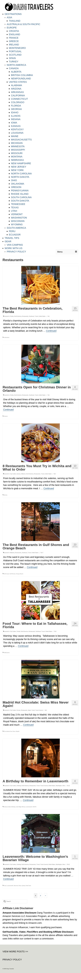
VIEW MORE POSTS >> (15, 951)
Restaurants (25, 316)
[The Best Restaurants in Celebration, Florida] (40, 285)
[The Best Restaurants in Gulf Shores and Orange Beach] (40, 521)
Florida (12, 316)
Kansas (19, 473)
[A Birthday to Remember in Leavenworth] (40, 757)
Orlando (6, 416)
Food (5, 885)
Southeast (31, 316)
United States (42, 316)
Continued (51, 330)
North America (17, 316)
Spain (29, 710)
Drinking (19, 785)
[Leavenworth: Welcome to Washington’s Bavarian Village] (40, 833)
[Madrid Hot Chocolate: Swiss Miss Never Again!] (40, 679)
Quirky (23, 885)
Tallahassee (7, 652)
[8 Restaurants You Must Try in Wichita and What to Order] (40, 442)
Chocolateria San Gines (9, 731)
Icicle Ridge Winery (20, 806)
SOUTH (34, 806)
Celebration (6, 337)
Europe (18, 710)
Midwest (23, 473)
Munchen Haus (17, 885)
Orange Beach (19, 573)
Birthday (13, 806)
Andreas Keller (7, 806)
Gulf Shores (12, 573)
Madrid (17, 731)
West (63, 785)
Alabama (12, 552)
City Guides (13, 473)
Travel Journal (39, 710)
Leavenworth (29, 806)
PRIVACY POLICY (12, 959)
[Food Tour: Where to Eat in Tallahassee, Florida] (40, 600)
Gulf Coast (6, 573)
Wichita (5, 495)
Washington (59, 785)
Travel (36, 316)
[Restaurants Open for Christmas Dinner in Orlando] (40, 363)
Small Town (28, 885)
